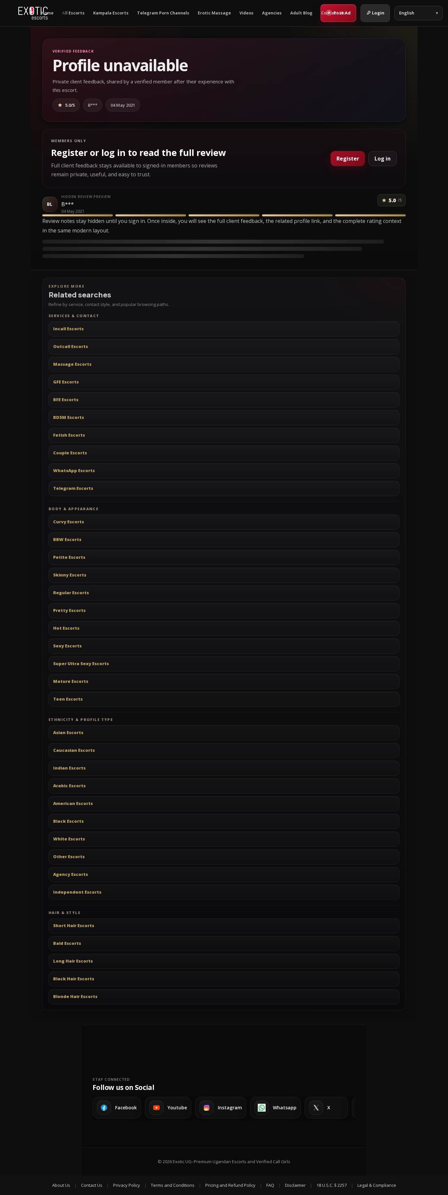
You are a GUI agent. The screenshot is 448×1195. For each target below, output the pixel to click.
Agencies (272, 13)
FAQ (270, 1185)
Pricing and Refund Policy (230, 1185)
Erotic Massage (214, 13)
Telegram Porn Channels (163, 13)
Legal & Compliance (376, 1185)
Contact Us (333, 13)
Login (378, 13)
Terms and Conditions (172, 1185)
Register (347, 158)
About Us (61, 1185)
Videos (246, 13)
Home (47, 13)
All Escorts (73, 13)
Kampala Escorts (111, 13)
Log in (383, 158)
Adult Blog (301, 13)
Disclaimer (295, 1185)
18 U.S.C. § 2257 (331, 1185)
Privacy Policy (126, 1185)
